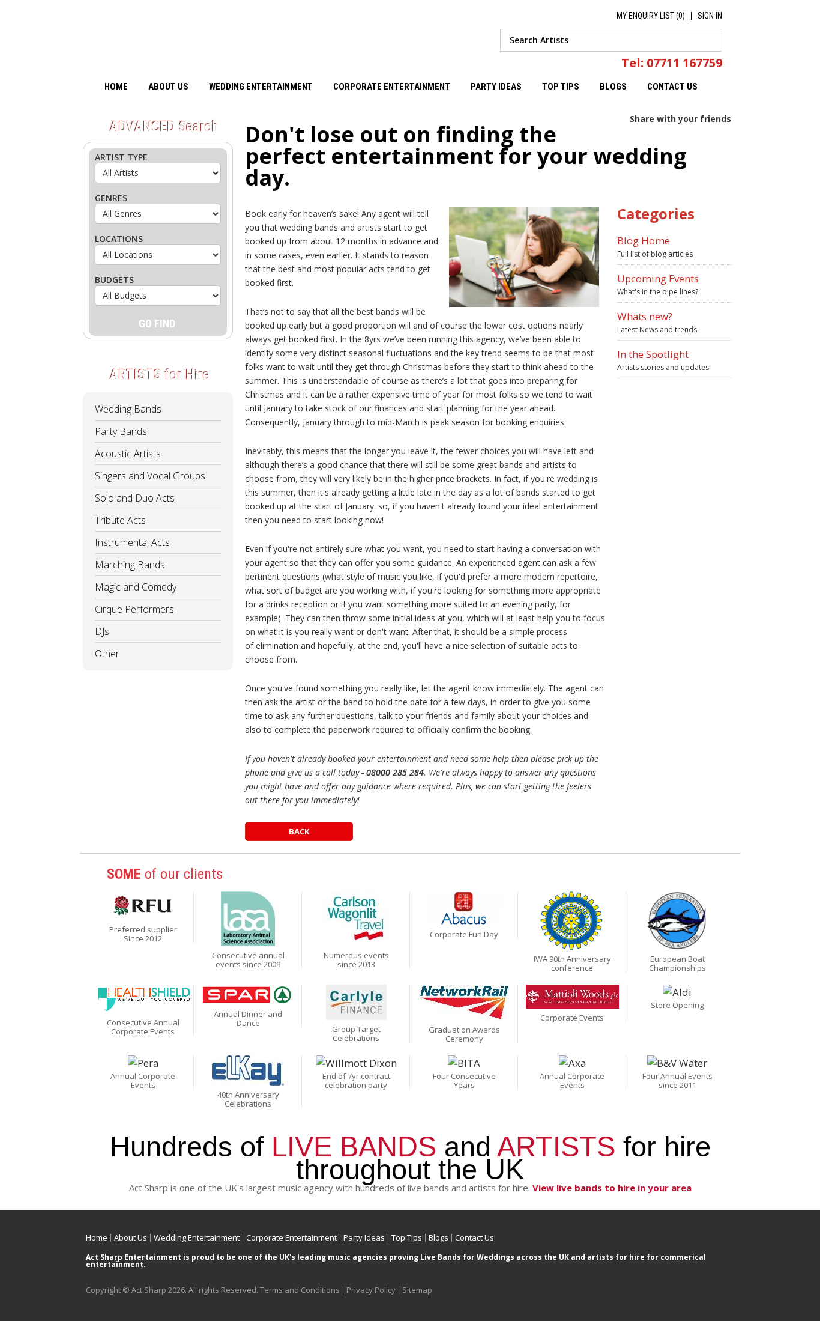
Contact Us (672, 86)
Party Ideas (496, 86)
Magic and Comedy (135, 587)
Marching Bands (130, 564)
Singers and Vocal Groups (150, 475)
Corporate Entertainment (391, 86)
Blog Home (643, 240)
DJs (102, 631)
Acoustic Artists (128, 453)
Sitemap (417, 1289)
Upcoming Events (658, 278)
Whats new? (644, 316)
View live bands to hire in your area (612, 1188)
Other (107, 653)
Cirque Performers (134, 609)
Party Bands (121, 431)
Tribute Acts (120, 520)
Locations (119, 238)
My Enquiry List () (651, 16)
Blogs (613, 86)
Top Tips (560, 86)
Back (299, 831)
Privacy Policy (371, 1289)
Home (116, 86)
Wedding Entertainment (261, 86)
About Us (168, 86)
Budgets (114, 279)
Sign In (710, 16)
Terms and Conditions (300, 1289)
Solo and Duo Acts (135, 498)
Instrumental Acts (132, 542)
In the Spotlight (653, 354)
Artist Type (121, 157)
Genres (111, 198)
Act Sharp (187, 37)
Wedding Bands (128, 409)
